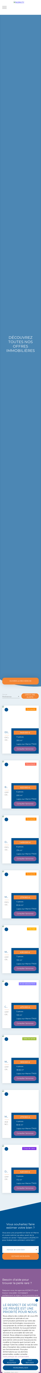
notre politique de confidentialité (16, 1357)
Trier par (4, 694)
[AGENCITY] (27, 7)
